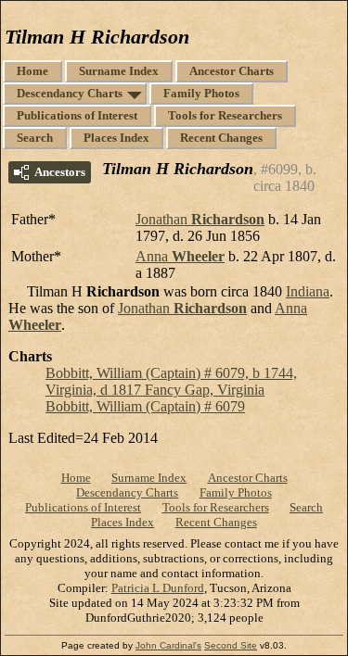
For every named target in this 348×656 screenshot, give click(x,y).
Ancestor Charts (231, 71)
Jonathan (199, 219)
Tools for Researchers (225, 115)
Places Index (116, 138)
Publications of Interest (77, 115)
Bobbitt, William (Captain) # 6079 (145, 406)
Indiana (307, 291)
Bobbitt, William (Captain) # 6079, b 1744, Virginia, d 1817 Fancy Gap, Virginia (171, 381)
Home (32, 71)
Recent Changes (221, 138)
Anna (180, 256)
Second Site (230, 645)
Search (35, 138)
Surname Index (119, 71)
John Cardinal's (168, 645)
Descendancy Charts (69, 93)
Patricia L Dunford (157, 588)
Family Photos (201, 93)
